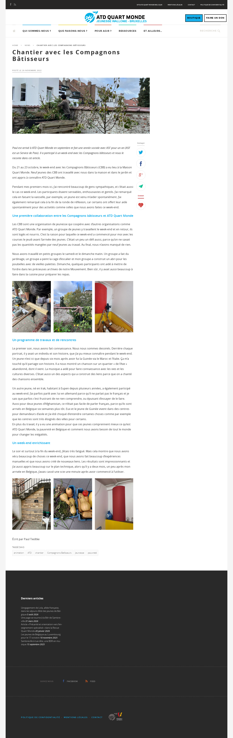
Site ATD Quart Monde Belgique (149, 5)
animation (19, 552)
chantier (39, 552)
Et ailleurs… (153, 31)
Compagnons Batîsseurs (59, 552)
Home (15, 45)
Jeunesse (79, 552)
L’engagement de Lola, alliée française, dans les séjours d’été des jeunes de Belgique (41, 611)
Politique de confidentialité (212, 5)
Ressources (127, 31)
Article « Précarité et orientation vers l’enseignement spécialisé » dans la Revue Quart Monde (41, 627)
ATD (30, 552)
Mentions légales (175, 5)
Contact (191, 5)
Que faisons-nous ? (72, 31)
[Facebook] (10, 5)
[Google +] (140, 175)
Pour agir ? (103, 31)
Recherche (208, 30)
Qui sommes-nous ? (37, 31)
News (27, 45)
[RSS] (15, 5)
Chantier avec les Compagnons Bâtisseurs (66, 55)
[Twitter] (140, 152)
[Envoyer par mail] (140, 186)
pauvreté (92, 552)
